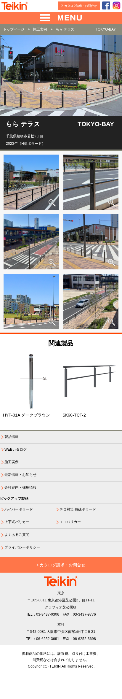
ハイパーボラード (18, 509)
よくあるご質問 (16, 535)
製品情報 (11, 437)
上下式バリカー (16, 522)
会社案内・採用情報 (20, 487)
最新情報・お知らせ (20, 475)
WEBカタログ (15, 449)
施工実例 (40, 29)
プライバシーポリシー (22, 547)
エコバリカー (70, 522)
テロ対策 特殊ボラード (78, 509)
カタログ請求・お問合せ (80, 5)
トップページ (13, 29)
